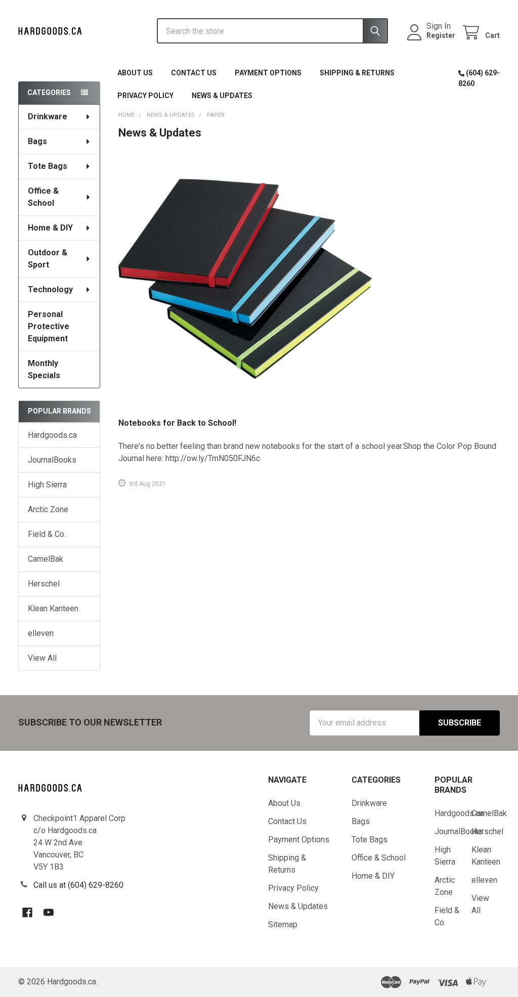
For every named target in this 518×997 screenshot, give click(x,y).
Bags (37, 141)
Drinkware (47, 116)
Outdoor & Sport (47, 258)
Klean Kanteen (53, 608)
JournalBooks (52, 460)
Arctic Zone (48, 509)
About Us (135, 73)
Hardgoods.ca (52, 435)
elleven (41, 633)
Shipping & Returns (357, 73)
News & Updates (222, 96)
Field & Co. (47, 534)
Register (440, 35)
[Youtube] (48, 912)
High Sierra (47, 484)
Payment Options (268, 73)
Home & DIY (50, 228)
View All (42, 658)
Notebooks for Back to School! (177, 423)
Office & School (43, 197)
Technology (50, 289)
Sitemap (282, 924)
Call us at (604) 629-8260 (78, 885)
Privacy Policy (145, 96)
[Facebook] (27, 912)
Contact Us (194, 73)
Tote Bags (47, 166)
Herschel (44, 583)
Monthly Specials (44, 369)
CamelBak (45, 559)
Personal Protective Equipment (48, 326)
